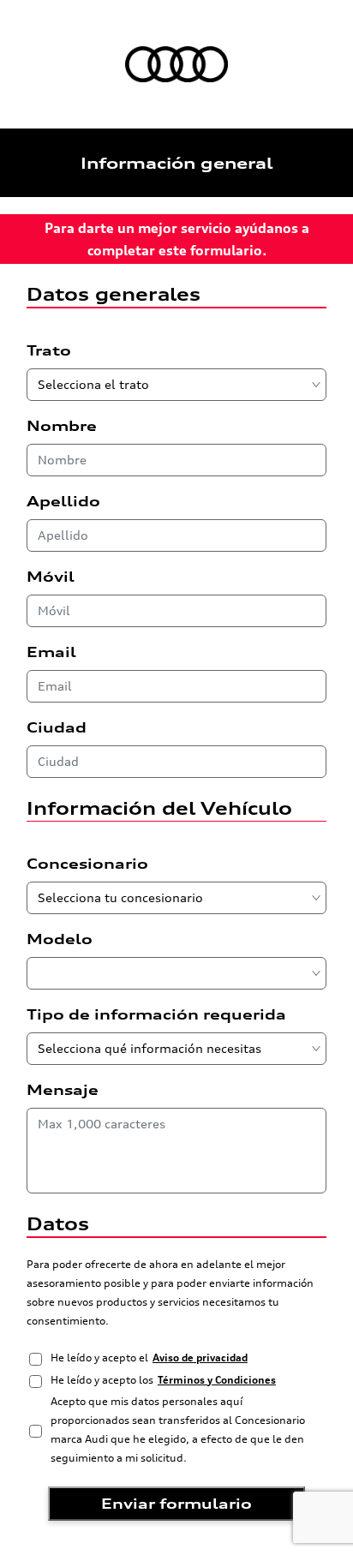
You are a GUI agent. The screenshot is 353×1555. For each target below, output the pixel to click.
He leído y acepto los (163, 1379)
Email (51, 652)
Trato (49, 350)
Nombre (62, 425)
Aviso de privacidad (200, 1357)
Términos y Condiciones (217, 1379)
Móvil (51, 576)
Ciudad (57, 727)
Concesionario (87, 863)
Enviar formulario (176, 1503)
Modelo (60, 939)
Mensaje (63, 1089)
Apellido (63, 501)
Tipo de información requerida (156, 1014)
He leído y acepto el (149, 1357)
